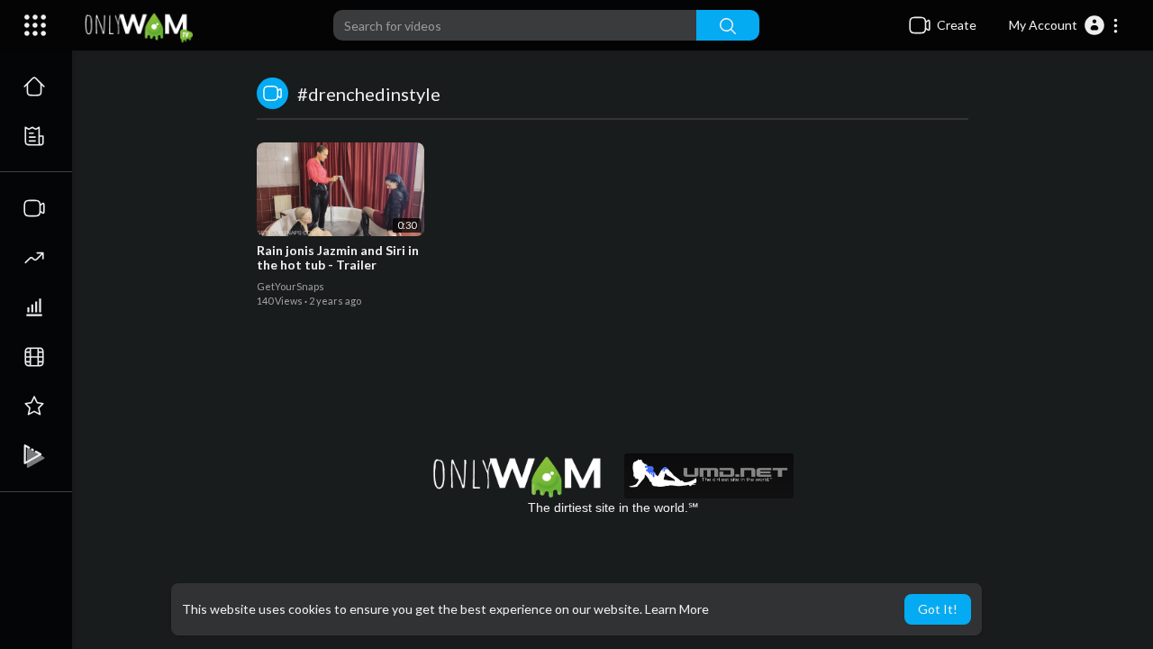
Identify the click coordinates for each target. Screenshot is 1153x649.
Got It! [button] (938, 609)
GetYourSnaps (290, 286)
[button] (1064, 25)
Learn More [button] (677, 609)
